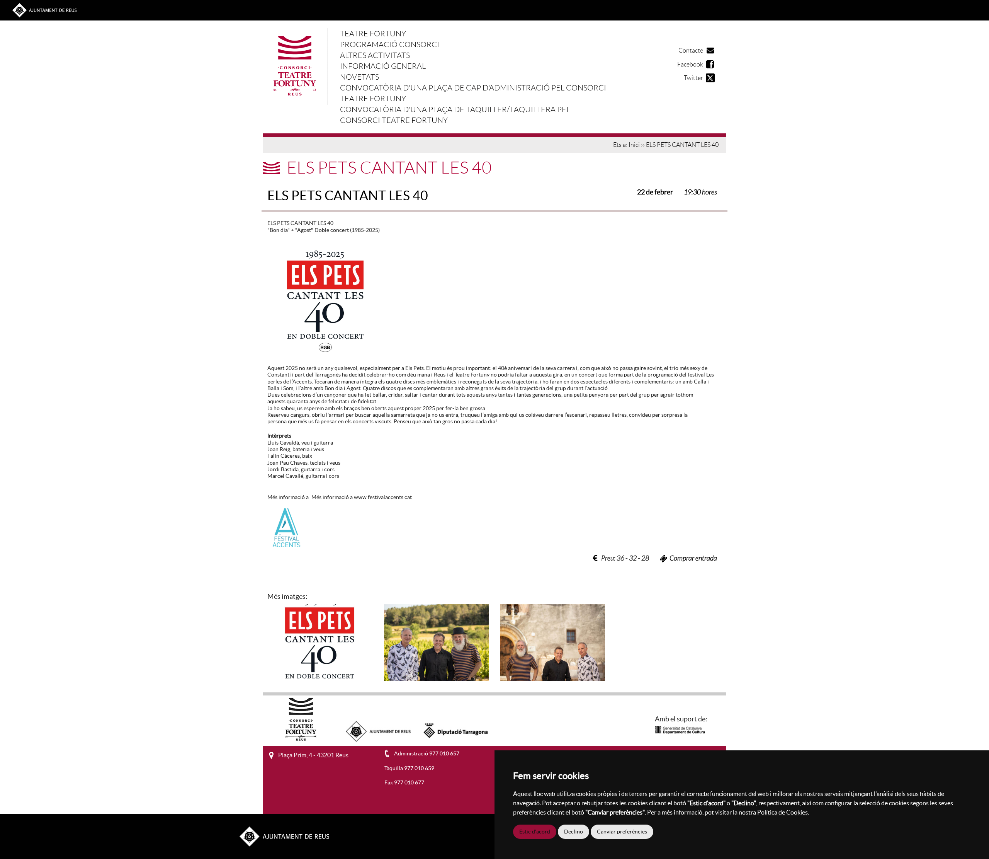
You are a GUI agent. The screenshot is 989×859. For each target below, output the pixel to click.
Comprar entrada (693, 558)
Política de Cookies (782, 812)
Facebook (690, 64)
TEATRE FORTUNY (373, 33)
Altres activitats (375, 55)
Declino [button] (573, 831)
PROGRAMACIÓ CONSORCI (389, 44)
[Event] (319, 641)
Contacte (690, 50)
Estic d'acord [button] (534, 831)
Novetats (359, 77)
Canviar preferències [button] (622, 831)
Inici (634, 145)
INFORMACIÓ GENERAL (383, 66)
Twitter (693, 78)
